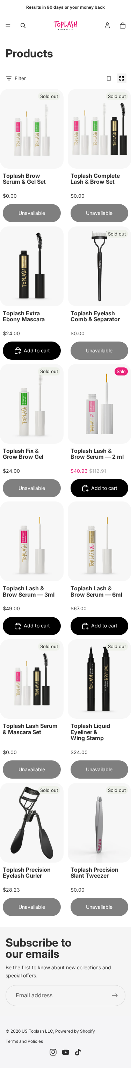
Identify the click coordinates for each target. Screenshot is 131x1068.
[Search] (23, 25)
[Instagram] (53, 1052)
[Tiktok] (78, 1052)
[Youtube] (65, 1052)
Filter (20, 78)
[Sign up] (115, 995)
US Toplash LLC (37, 1031)
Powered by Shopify (75, 1031)
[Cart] (122, 25)
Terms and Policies (24, 1041)
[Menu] (8, 25)
